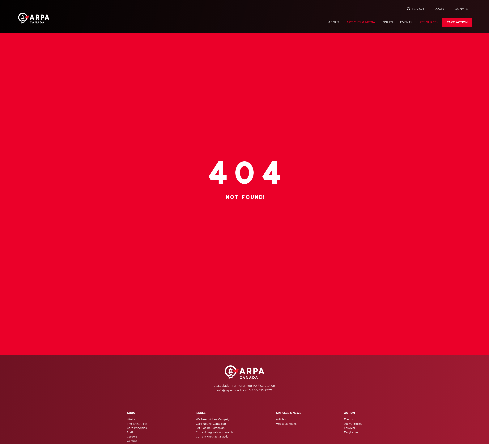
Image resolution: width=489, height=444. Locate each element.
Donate (461, 8)
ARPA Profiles (353, 424)
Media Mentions (286, 424)
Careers (132, 436)
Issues (387, 22)
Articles (281, 419)
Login (439, 8)
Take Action (457, 22)
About (333, 22)
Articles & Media (361, 22)
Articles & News (288, 413)
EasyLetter (351, 432)
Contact (132, 441)
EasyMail (349, 428)
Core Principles (137, 428)
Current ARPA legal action (213, 436)
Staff (130, 432)
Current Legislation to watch (214, 432)
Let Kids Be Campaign (210, 428)
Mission (131, 419)
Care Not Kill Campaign (211, 424)
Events (406, 22)
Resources (429, 22)
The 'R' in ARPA (137, 424)
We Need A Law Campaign (213, 419)
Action (349, 413)
